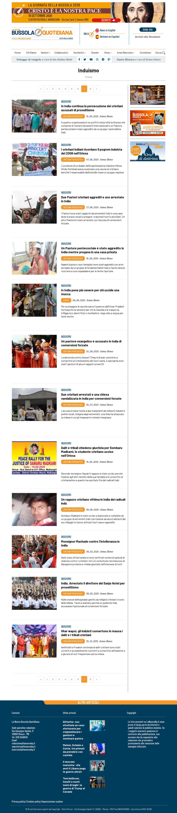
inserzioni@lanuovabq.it (23, 749)
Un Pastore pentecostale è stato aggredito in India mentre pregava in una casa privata (92, 250)
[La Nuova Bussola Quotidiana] (42, 33)
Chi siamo (31, 52)
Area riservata (124, 52)
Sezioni (44, 52)
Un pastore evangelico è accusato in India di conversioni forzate (91, 343)
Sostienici (79, 52)
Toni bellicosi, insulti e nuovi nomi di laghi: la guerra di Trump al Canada (74, 785)
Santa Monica (125, 59)
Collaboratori (61, 52)
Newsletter (147, 37)
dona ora (148, 29)
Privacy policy (18, 801)
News (107, 30)
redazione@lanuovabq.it (23, 743)
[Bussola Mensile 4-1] (147, 95)
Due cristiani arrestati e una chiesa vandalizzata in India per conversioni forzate (91, 396)
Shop (107, 52)
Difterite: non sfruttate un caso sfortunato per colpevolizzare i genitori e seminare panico (73, 730)
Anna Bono (106, 116)
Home (18, 52)
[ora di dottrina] (147, 151)
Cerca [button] (158, 52)
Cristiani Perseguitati (73, 116)
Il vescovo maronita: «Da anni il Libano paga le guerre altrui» (74, 766)
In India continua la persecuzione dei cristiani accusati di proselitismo (92, 108)
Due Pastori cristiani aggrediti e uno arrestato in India (92, 199)
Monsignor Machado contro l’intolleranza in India (90, 543)
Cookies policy (33, 801)
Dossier (95, 52)
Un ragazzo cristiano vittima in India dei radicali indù (93, 501)
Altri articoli (88, 702)
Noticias (109, 36)
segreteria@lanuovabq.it (24, 746)
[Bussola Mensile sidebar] (147, 123)
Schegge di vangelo (28, 59)
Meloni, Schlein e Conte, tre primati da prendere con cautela (73, 750)
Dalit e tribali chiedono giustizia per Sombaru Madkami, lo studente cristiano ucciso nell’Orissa (91, 451)
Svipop (66, 300)
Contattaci (145, 52)
